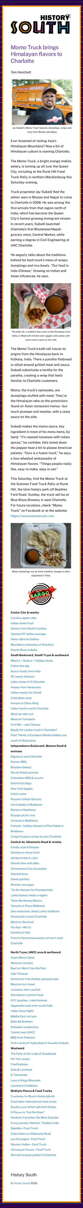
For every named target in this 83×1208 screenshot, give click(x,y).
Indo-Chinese (19, 973)
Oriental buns (19, 873)
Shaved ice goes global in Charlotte (33, 1154)
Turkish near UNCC (23, 1032)
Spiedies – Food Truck (24, 1128)
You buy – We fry (21, 927)
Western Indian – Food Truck (28, 1144)
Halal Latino (18, 794)
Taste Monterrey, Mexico (26, 900)
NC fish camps (20, 1059)
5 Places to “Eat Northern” (28, 1112)
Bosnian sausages (22, 884)
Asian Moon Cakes (23, 957)
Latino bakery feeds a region (29, 895)
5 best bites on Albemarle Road (31, 1133)
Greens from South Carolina (29, 628)
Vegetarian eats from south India (32, 1005)
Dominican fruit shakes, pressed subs (34, 979)
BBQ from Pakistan (23, 1037)
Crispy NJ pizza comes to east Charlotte (36, 836)
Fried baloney (19, 1064)
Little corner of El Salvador (28, 681)
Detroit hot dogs (21, 783)
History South (21, 1183)
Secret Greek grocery (24, 772)
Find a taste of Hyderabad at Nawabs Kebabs (40, 1043)
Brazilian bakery (21, 767)
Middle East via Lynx (24, 1016)
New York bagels (22, 788)
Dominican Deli (20, 932)
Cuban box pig (20, 665)
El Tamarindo (19, 1074)
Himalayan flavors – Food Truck (31, 1149)
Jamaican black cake (24, 858)
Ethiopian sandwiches (25, 1027)
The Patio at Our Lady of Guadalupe (33, 1053)
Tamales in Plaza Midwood (28, 905)
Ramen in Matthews (23, 809)
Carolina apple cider (23, 618)
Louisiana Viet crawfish (25, 989)
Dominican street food (25, 852)
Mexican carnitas (22, 963)
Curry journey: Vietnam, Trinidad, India (35, 1123)
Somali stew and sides (25, 863)
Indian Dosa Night (22, 1010)
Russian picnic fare (23, 815)
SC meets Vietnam (22, 676)
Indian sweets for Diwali (26, 692)
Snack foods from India (26, 671)
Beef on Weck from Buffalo (28, 968)
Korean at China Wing (25, 703)
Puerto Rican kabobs (24, 649)
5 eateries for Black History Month (33, 1096)
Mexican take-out (22, 714)
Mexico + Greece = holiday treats (32, 660)
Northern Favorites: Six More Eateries (35, 1117)
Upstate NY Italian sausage (28, 634)
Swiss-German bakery (25, 639)
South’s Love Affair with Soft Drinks (33, 1107)
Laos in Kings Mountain (25, 1080)
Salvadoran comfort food (27, 994)
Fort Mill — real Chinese (25, 724)
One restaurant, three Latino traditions (35, 911)
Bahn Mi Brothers (22, 1021)
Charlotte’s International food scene (34, 1101)
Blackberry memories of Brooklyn (32, 644)
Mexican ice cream (23, 984)
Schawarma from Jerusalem (29, 868)
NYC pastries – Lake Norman (29, 1000)
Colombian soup (21, 698)
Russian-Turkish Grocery (26, 799)
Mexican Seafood (22, 922)
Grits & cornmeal (21, 1069)
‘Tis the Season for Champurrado (32, 889)
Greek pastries (20, 879)
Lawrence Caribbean (24, 1085)
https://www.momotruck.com (32, 516)
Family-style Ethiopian (25, 847)
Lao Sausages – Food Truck (28, 1139)
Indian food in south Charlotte (30, 708)
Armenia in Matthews (24, 820)
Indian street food (22, 623)
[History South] (40, 32)
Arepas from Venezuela (26, 687)
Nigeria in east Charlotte (26, 756)
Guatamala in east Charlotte (29, 916)
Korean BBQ (18, 761)
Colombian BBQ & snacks (27, 778)
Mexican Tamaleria (23, 719)
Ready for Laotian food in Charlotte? (34, 729)
